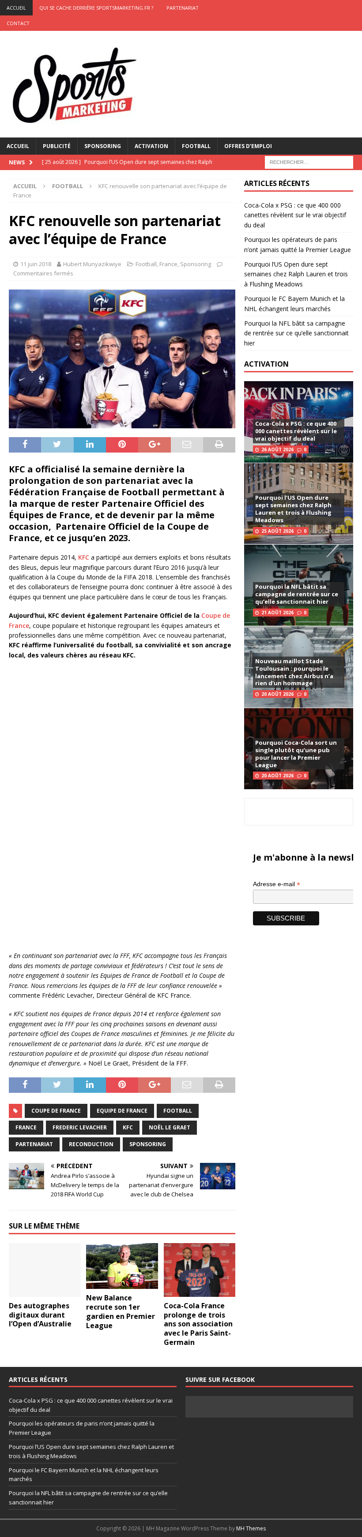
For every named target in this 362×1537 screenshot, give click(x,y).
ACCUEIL (16, 7)
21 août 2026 (277, 612)
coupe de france (56, 1110)
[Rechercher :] (309, 161)
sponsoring (147, 1144)
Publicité (57, 146)
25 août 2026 (277, 531)
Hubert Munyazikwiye (92, 264)
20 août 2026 (277, 694)
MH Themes (251, 1528)
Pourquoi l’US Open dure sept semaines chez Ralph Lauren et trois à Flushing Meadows (296, 274)
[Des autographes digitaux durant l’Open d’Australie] (45, 1270)
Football (196, 146)
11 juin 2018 (35, 264)
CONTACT (18, 23)
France (168, 264)
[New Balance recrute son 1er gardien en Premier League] (122, 1266)
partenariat (34, 1144)
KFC (83, 557)
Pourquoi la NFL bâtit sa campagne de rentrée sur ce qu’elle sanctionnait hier (296, 333)
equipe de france (122, 1110)
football (177, 1110)
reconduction (91, 1144)
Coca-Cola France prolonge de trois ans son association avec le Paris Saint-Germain (198, 1324)
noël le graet (169, 1127)
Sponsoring (102, 146)
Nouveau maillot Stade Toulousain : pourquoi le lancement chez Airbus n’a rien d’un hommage (294, 672)
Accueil (18, 146)
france (26, 1127)
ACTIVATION (266, 364)
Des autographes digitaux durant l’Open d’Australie (40, 1315)
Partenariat (182, 7)
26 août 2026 (277, 449)
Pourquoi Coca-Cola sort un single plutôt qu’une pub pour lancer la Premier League (296, 754)
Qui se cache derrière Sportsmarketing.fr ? (96, 7)
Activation (151, 146)
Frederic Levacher (80, 1127)
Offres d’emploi (248, 146)
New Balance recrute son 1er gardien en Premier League (120, 1311)
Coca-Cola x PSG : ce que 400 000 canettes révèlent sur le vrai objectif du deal (295, 215)
